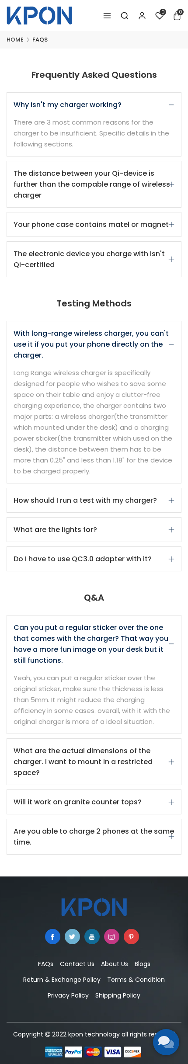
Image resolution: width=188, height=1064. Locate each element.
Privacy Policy (68, 995)
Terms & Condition (136, 979)
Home (15, 39)
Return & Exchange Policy (62, 979)
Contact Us (77, 964)
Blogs (142, 964)
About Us (114, 964)
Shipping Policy (117, 995)
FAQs (45, 964)
